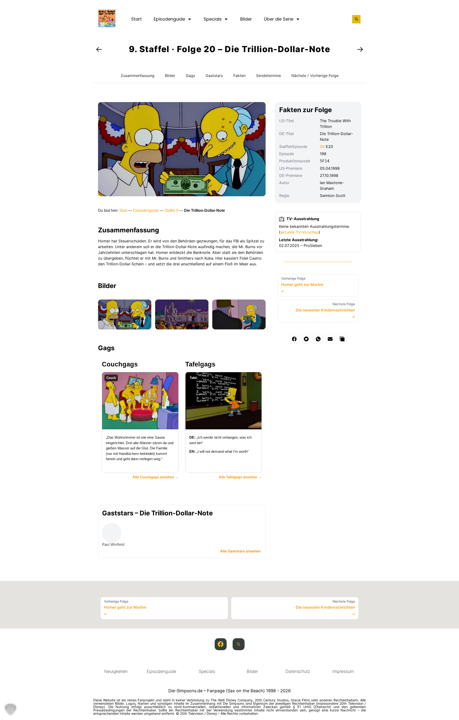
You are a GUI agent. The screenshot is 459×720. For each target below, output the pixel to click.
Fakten (239, 75)
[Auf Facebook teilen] (294, 339)
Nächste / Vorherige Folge (315, 75)
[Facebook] (221, 644)
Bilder (246, 19)
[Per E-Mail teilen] (330, 339)
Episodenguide (169, 19)
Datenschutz (297, 671)
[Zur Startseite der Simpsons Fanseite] (107, 25)
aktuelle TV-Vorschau (299, 232)
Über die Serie (278, 19)
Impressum (343, 671)
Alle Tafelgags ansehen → (240, 477)
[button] (356, 19)
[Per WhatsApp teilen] (318, 339)
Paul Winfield (113, 544)
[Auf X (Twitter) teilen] (306, 339)
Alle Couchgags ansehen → (155, 477)
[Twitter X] (239, 644)
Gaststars (214, 75)
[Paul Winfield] (111, 533)
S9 (322, 146)
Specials (213, 19)
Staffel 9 (171, 210)
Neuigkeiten (116, 671)
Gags (190, 75)
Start (136, 19)
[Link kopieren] (342, 339)
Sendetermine (268, 75)
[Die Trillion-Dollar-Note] (124, 314)
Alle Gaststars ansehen (240, 551)
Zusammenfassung (137, 75)
